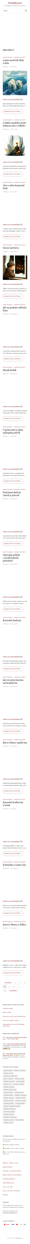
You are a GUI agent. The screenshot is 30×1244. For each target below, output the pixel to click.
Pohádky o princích (21, 1100)
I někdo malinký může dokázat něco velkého (14, 124)
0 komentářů (13, 129)
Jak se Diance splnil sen (15, 742)
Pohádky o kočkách (9, 1098)
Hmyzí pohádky (19, 1120)
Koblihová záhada (8, 1008)
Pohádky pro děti (19, 57)
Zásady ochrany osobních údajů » (12, 1175)
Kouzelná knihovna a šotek (13, 804)
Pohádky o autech (8, 1122)
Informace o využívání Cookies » (12, 1171)
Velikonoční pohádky (9, 1111)
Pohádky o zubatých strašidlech (12, 1106)
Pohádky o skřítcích (19, 1084)
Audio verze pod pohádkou (11, 99)
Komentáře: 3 (14, 746)
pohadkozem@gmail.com (10, 1212)
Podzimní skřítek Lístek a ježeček (12, 494)
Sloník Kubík (9, 370)
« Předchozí (8, 982)
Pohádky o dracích (8, 1120)
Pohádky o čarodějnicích (10, 1117)
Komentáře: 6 (14, 251)
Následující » (13, 990)
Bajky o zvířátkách (8, 1078)
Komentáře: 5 (14, 686)
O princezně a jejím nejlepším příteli (13, 431)
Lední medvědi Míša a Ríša (13, 62)
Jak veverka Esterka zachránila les (13, 682)
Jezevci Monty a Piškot (14, 924)
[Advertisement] (15, 29)
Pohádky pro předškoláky (10, 1076)
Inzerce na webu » (8, 1187)
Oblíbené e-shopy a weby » (10, 1163)
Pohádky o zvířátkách (19, 1070)
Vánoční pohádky (8, 1092)
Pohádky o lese (8, 1084)
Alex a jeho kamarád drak (13, 187)
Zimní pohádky (20, 1081)
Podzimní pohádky (8, 1103)
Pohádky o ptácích (20, 1098)
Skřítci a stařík (7, 1012)
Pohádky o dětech (8, 1073)
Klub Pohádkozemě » (9, 1183)
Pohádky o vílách (19, 1078)
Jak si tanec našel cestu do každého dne (14, 1016)
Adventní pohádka (20, 1103)
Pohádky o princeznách (10, 1089)
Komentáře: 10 (14, 868)
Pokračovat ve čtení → (13, 111)
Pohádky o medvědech (9, 1109)
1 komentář (13, 66)
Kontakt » (5, 1195)
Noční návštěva (11, 247)
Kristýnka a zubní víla (14, 864)
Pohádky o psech (18, 1092)
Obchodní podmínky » (9, 1179)
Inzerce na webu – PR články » (11, 1191)
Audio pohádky (7, 57)
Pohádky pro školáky (9, 1081)
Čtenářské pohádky (9, 1114)
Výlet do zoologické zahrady (11, 1020)
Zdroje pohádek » (8, 1167)
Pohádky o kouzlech (9, 1087)
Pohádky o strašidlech (20, 1095)
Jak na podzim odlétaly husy (14, 309)
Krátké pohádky (8, 1070)
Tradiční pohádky (8, 1095)
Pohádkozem (15, 3)
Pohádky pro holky (9, 1100)
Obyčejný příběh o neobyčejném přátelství (11, 558)
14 (5, 990)
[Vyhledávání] (25, 11)
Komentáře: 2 (14, 191)
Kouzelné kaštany (12, 620)
